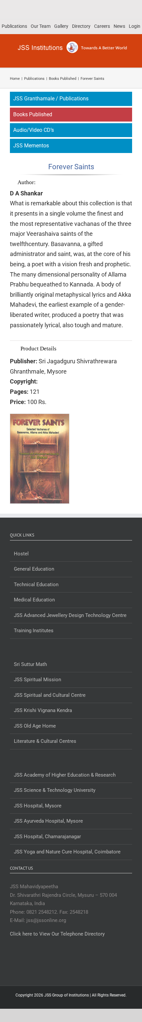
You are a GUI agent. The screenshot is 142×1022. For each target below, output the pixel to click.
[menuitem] (14, 26)
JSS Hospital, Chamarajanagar (47, 837)
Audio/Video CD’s (33, 130)
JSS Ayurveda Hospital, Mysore (48, 821)
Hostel (21, 554)
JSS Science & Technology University (54, 790)
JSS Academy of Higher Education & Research (65, 775)
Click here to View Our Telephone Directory (57, 934)
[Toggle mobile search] (117, 57)
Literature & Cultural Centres (45, 741)
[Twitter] (71, 960)
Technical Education (36, 585)
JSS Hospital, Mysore (37, 806)
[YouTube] (80, 960)
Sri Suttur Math (30, 664)
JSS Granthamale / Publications (51, 98)
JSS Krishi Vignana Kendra (43, 710)
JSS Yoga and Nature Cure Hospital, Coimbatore (67, 852)
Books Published (32, 114)
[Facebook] (62, 960)
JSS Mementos (31, 145)
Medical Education (34, 600)
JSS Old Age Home (35, 726)
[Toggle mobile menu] (129, 57)
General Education (34, 569)
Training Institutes (33, 631)
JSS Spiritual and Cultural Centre (50, 695)
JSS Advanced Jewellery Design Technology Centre (70, 615)
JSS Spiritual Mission (37, 680)
